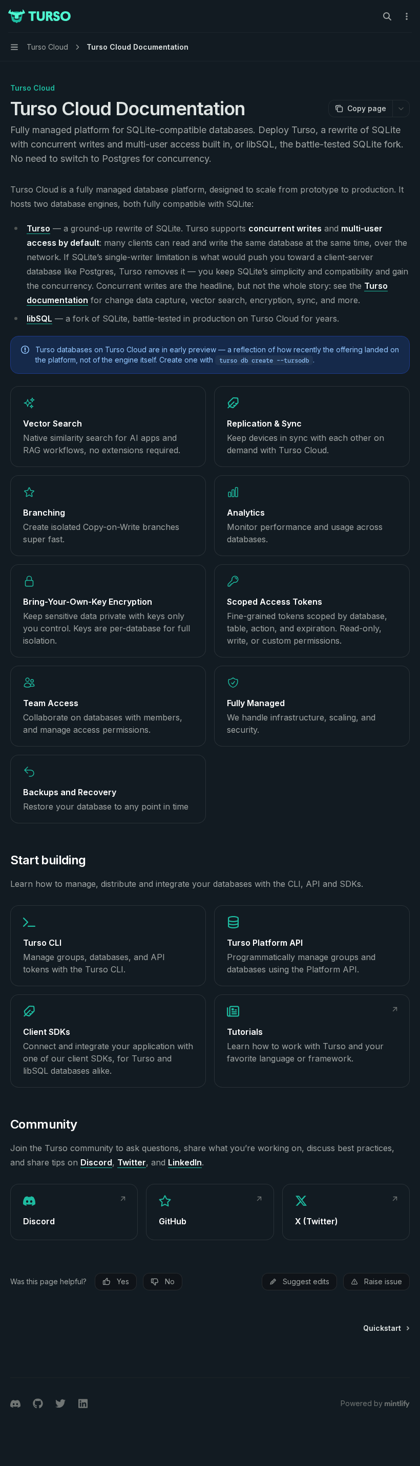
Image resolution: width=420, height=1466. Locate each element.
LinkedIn (185, 1162)
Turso (38, 228)
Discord (96, 1162)
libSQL (39, 318)
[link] (108, 426)
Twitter (131, 1162)
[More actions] (407, 16)
